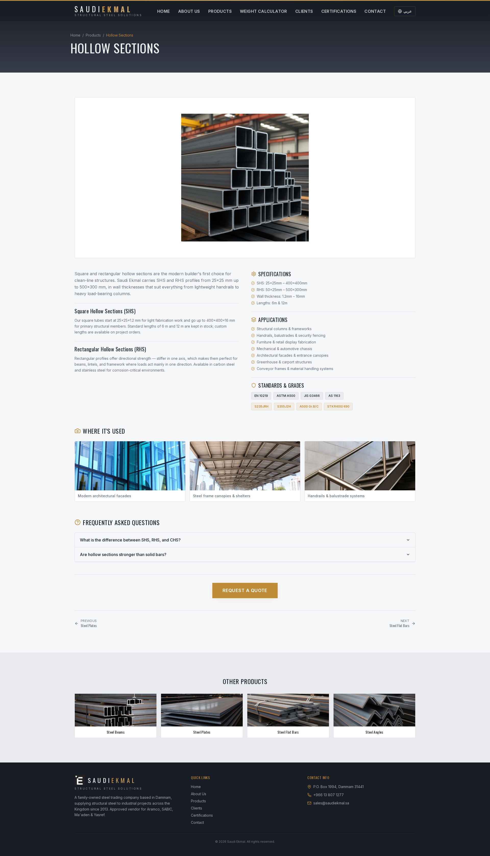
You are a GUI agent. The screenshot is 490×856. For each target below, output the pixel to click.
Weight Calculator (263, 11)
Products (220, 11)
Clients (304, 11)
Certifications (339, 11)
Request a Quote (245, 590)
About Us (189, 11)
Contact (375, 11)
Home (163, 11)
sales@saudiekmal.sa (331, 803)
